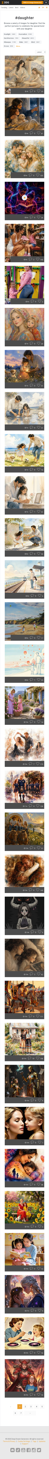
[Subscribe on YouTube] (23, 1450)
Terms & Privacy (9, 1441)
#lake (23, 42)
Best (16, 7)
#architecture (11, 38)
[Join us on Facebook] (29, 1450)
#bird (35, 42)
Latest (11, 7)
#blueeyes (10, 42)
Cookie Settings (24, 1441)
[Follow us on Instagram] (34, 1450)
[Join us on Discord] (12, 1450)
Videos (22, 7)
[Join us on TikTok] (18, 1450)
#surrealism (25, 34)
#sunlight (9, 34)
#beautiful (28, 38)
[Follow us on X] (39, 1450)
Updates (42, 1441)
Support (25, 1444)
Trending (4, 7)
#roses (8, 46)
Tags (34, 1441)
